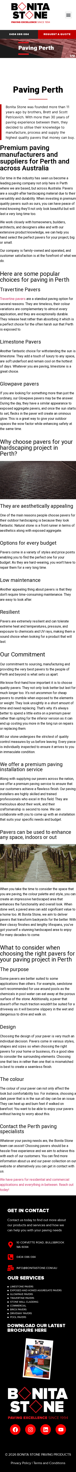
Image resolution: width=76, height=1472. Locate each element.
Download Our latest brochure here (36, 1328)
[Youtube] (61, 1429)
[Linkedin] (45, 1429)
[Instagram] (30, 1429)
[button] (68, 14)
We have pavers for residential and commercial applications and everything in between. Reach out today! (36, 1185)
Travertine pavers (13, 299)
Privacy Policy (21, 1463)
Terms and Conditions (49, 1463)
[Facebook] (15, 1429)
